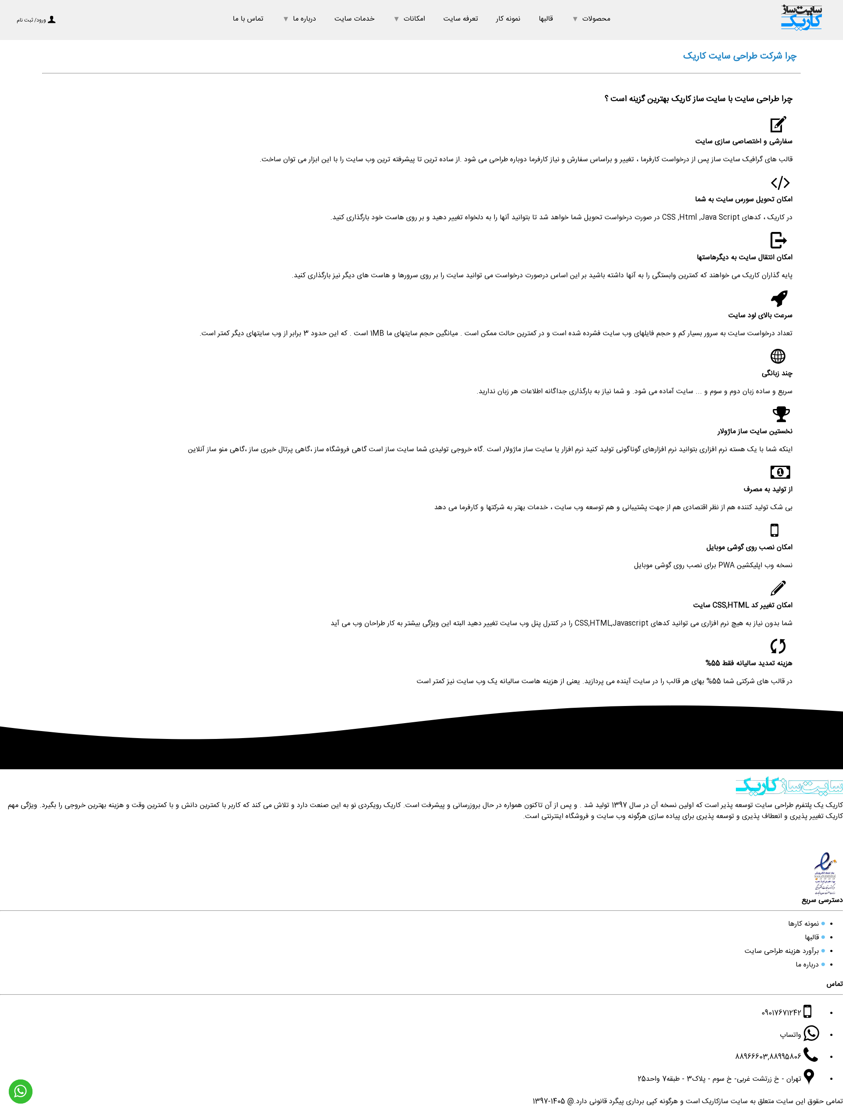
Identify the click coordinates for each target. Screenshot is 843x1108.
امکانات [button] (414, 19)
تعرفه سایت (460, 19)
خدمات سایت (355, 19)
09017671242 (782, 1014)
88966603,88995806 (769, 1058)
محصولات (596, 19)
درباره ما (807, 965)
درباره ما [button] (304, 19)
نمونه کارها (803, 925)
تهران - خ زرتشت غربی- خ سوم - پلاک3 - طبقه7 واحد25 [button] (720, 1080)
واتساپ (791, 1036)
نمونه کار (508, 19)
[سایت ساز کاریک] (801, 34)
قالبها (546, 19)
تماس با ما (248, 19)
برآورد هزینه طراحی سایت (782, 952)
